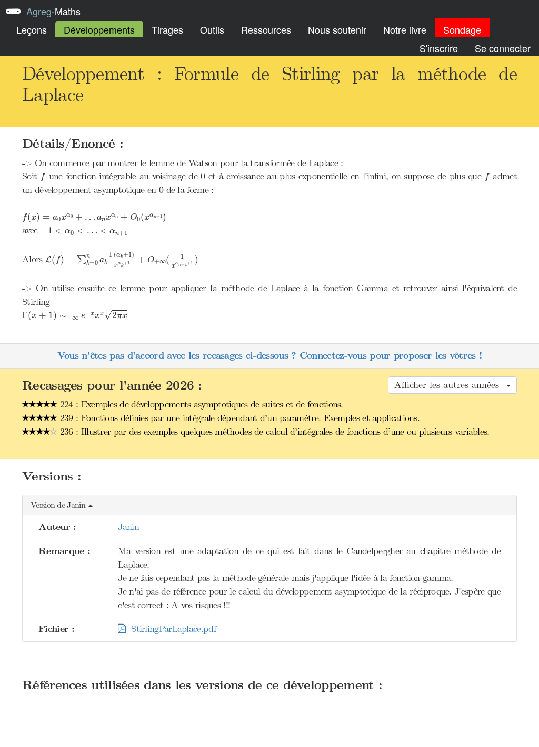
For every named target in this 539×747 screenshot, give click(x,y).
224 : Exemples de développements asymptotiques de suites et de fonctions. (200, 404)
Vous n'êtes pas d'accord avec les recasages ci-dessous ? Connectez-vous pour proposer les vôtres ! (269, 356)
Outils (212, 29)
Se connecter (503, 48)
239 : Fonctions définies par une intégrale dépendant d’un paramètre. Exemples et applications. (238, 418)
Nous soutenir (337, 29)
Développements (99, 29)
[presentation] (42, 177)
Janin (128, 527)
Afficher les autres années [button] (449, 385)
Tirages (167, 29)
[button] (269, 505)
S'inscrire (439, 48)
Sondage (462, 29)
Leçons (31, 29)
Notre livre (404, 29)
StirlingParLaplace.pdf (171, 629)
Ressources (266, 29)
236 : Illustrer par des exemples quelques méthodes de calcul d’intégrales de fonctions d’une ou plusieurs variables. (273, 431)
